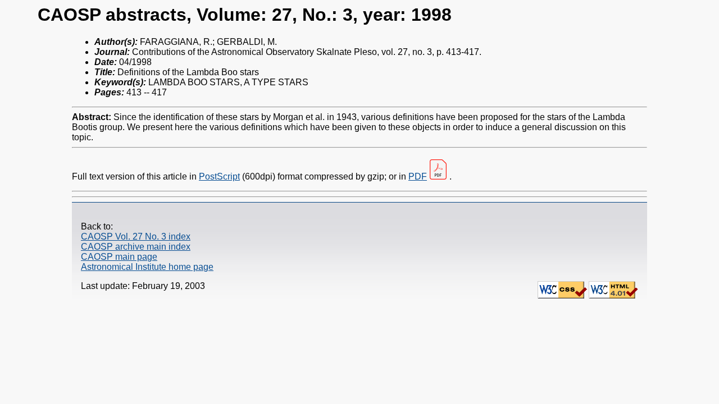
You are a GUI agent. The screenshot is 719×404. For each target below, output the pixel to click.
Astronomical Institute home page (147, 267)
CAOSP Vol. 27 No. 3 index (135, 236)
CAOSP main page (119, 256)
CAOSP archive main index (135, 246)
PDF (417, 176)
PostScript (219, 176)
